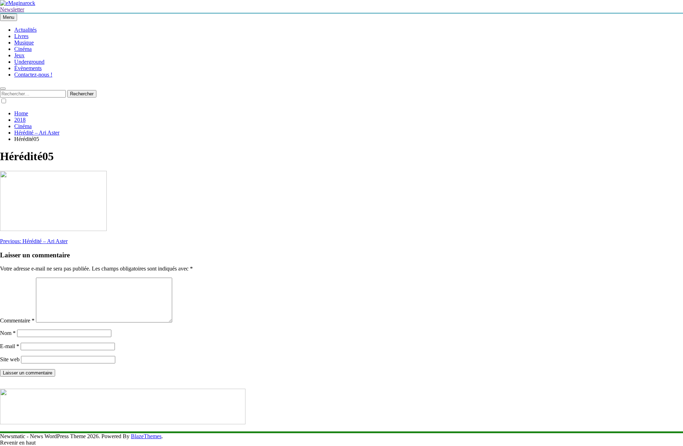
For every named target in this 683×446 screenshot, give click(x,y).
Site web (10, 359)
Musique (24, 43)
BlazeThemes (146, 436)
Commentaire (17, 321)
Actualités (25, 30)
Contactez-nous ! (33, 75)
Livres (21, 36)
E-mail (9, 346)
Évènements (28, 68)
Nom (8, 333)
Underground (29, 62)
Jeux (19, 55)
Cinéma (23, 49)
